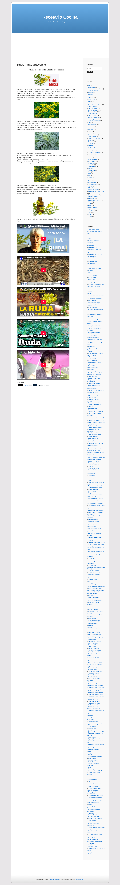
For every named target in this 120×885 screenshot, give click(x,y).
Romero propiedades (93, 749)
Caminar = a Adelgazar (94, 378)
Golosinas (90, 140)
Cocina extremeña (92, 113)
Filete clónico (91, 473)
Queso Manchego (92, 726)
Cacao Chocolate (92, 376)
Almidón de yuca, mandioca (95, 314)
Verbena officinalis (92, 815)
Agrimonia (90, 274)
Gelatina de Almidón (93, 489)
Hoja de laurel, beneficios (94, 533)
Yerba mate (91, 843)
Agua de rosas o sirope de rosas (96, 281)
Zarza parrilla (91, 852)
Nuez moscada (92, 639)
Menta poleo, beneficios (94, 620)
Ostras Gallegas (92, 646)
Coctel (89, 122)
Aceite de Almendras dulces (95, 249)
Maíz (89, 581)
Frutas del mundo (92, 134)
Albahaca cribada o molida (95, 298)
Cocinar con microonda (94, 120)
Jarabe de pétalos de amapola (96, 544)
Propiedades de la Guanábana (96, 687)
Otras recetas (91, 166)
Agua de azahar (92, 277)
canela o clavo (91, 99)
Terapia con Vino (92, 779)
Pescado (90, 177)
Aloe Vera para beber (93, 318)
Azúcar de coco (92, 358)
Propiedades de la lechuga (95, 689)
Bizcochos (90, 92)
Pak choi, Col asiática (93, 648)
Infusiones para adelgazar (94, 537)
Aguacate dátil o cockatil (94, 288)
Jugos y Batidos (92, 150)
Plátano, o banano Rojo (94, 676)
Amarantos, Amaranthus (94, 325)
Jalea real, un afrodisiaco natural (96, 542)
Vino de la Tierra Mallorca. (94, 816)
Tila (89, 781)
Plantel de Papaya (92, 675)
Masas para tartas (92, 159)
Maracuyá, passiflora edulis (95, 600)
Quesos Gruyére (92, 728)
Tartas (89, 212)
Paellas (90, 168)
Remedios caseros (93, 196)
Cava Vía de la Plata (93, 394)
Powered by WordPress (54, 879)
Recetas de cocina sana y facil (96, 191)
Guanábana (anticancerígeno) (96, 498)
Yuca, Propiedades (93, 845)
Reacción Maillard (92, 737)
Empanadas (91, 127)
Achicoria (90, 265)
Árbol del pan (91, 346)
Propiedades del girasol (94, 703)
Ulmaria (90, 804)
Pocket (26, 385)
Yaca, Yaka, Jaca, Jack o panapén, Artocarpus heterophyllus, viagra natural (94, 839)
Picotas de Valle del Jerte (94, 652)
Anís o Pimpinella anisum (94, 332)
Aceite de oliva (91, 259)
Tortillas (90, 214)
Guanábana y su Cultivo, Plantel (96, 505)
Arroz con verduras (93, 90)
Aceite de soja (91, 263)
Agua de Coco (91, 279)
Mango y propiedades (93, 597)
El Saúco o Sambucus (93, 461)
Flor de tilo (90, 477)
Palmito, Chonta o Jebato (94, 650)
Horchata (90, 145)
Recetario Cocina (60, 17)
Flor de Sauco (91, 475)
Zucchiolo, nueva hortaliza (94, 853)
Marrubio (90, 607)
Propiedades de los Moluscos (95, 694)
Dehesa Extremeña (93, 445)
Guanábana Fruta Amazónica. (95, 503)
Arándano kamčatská (93, 337)
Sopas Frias (91, 209)
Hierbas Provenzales (93, 521)
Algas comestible (92, 307)
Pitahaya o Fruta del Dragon (95, 660)
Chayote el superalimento (94, 404)
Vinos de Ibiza (91, 825)
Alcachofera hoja (92, 300)
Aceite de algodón (92, 247)
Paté (89, 175)
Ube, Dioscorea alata (93, 802)
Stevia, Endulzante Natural (95, 770)
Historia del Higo (92, 526)
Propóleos (90, 713)
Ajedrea (90, 291)
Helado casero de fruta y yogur (96, 510)
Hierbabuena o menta (93, 519)
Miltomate (90, 625)
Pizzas (89, 179)
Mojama (90, 627)
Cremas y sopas (92, 124)
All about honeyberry (93, 312)
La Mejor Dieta (92, 558)
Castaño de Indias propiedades (96, 390)
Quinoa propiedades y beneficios (96, 732)
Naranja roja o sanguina (94, 632)
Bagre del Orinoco (92, 364)
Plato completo (92, 182)
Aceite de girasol (92, 256)
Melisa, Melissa (92, 618)
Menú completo (92, 161)
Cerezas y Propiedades (94, 402)
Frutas (89, 133)
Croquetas (90, 126)
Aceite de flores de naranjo (95, 254)
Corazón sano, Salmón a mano (96, 433)
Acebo (89, 238)
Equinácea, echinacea (93, 464)
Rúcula (90, 751)
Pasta (89, 172)
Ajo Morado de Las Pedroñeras (96, 295)
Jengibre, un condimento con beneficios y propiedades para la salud (95, 547)
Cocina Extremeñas (93, 115)
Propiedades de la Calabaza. (95, 683)
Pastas (89, 173)
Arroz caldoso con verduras (95, 89)
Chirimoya (90, 406)
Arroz (89, 85)
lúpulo (89, 577)
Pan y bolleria (91, 170)
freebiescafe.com (80, 879)
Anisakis (90, 334)
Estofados (90, 131)
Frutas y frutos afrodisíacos (95, 138)
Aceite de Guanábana (93, 258)
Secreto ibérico (92, 758)
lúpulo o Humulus (92, 579)
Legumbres (91, 154)
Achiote (90, 266)
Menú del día (91, 163)
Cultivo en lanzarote (93, 438)
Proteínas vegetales (93, 721)
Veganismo (91, 813)
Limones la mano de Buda (94, 572)
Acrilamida (90, 270)
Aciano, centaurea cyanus (94, 268)
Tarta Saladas (91, 210)
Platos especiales (92, 184)
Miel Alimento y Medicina (94, 622)
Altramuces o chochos (94, 319)
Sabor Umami (91, 754)
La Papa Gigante (92, 560)
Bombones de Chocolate (94, 96)
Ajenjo (89, 293)
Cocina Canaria (92, 106)
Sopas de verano (92, 207)
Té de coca (91, 776)
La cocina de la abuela (94, 152)
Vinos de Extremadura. (94, 823)
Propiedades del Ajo (93, 699)
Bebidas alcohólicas (93, 367)
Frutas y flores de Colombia (95, 486)
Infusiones (90, 149)
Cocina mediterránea (93, 117)
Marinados (90, 156)
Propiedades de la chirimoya (95, 685)
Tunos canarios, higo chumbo (95, 795)
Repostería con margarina (94, 200)
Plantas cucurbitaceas (93, 673)
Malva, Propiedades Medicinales (96, 584)
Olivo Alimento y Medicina (94, 641)
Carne (89, 101)
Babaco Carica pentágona (94, 362)
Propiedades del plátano (94, 705)
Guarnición (91, 143)
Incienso (90, 535)
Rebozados (91, 187)
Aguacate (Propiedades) (94, 286)
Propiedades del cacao (94, 701)
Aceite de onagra (92, 261)
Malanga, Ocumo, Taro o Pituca (96, 583)
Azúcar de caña (92, 357)
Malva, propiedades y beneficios (96, 586)
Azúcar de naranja (92, 360)
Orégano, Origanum (93, 643)
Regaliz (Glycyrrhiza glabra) (95, 739)
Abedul (89, 233)
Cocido (90, 103)
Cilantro (90, 410)
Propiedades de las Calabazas (96, 690)
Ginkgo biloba (91, 493)
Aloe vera (90, 316)
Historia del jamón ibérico (94, 528)
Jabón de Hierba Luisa (94, 539)
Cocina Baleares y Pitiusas (95, 104)
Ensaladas (90, 129)
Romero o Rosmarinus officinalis (96, 747)
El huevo (90, 455)
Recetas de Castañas (93, 189)
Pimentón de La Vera (93, 657)
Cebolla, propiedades (93, 395)
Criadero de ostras (93, 436)
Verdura (90, 216)
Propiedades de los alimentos (95, 692)
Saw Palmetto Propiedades (95, 756)
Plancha (90, 180)
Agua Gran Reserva (93, 282)
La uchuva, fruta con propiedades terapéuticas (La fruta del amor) (96, 567)
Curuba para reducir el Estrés (95, 443)
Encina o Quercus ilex (93, 463)
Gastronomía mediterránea (95, 487)
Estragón (90, 466)
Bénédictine (91, 369)
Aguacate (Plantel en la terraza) (96, 284)
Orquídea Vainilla (92, 645)
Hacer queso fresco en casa (95, 508)
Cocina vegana (92, 119)
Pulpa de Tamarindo (93, 724)
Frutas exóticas (92, 136)
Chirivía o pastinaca (93, 408)
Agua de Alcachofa (92, 275)
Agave (89, 272)
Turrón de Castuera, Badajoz (95, 800)
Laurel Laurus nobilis (93, 570)
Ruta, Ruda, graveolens (94, 753)
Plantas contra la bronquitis (95, 671)
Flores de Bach (92, 478)
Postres (90, 186)
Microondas (91, 164)
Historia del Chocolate (93, 523)
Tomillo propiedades (93, 786)
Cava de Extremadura (93, 392)
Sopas (89, 205)
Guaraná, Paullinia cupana (95, 507)
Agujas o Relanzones (93, 289)
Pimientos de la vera (93, 659)
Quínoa (90, 730)
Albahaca (90, 297)
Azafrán (90, 351)
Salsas (89, 202)
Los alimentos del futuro (94, 574)
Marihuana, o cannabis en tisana (96, 606)
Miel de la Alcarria (92, 623)
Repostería (91, 198)
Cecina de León (92, 397)
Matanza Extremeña (93, 609)
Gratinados (91, 141)
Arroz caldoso (91, 87)
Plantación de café (92, 669)
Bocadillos (90, 94)
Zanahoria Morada (93, 846)
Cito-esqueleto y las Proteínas (95, 411)
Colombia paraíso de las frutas (96, 420)
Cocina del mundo (92, 108)
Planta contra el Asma (93, 668)
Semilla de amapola (93, 760)
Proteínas (90, 715)
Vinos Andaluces (92, 820)
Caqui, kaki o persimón (94, 385)
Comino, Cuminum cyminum (95, 427)
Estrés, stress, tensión (93, 468)
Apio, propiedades (92, 335)
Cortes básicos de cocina (94, 434)
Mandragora (91, 595)
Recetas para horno (93, 195)
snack (89, 203)
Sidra (89, 767)
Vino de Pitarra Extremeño (95, 818)
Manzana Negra (92, 599)
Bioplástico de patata (93, 371)
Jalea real (90, 540)
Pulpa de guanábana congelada (96, 723)
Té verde (90, 777)
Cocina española (92, 111)
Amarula (90, 327)
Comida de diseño (92, 425)
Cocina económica (92, 110)
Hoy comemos (91, 147)
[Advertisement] (60, 45)
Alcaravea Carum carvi (94, 302)
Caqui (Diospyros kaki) (94, 383)
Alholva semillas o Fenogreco (95, 309)
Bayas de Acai (91, 365)
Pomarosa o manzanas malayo (96, 682)
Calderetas (91, 97)
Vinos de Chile (91, 822)
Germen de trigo (92, 491)
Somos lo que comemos (94, 769)
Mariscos (90, 157)
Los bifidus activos (92, 576)
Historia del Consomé (93, 524)
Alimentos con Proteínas (94, 311)
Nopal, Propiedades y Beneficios (96, 637)
